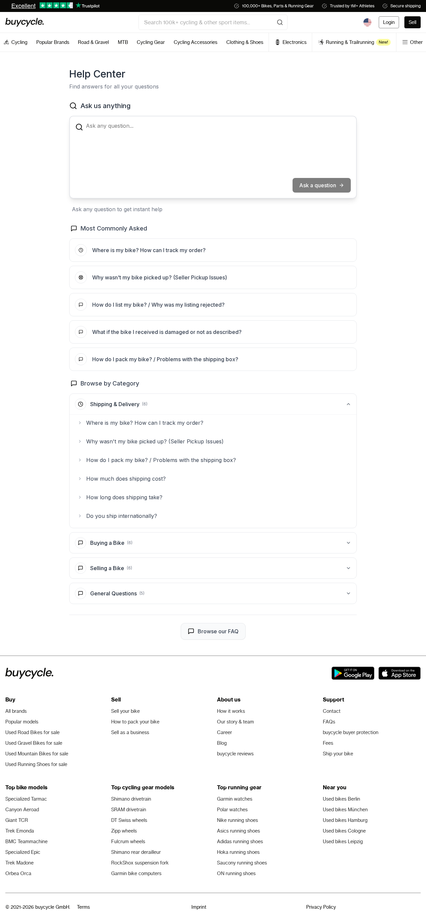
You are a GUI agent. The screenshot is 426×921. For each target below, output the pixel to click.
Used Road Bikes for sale (32, 732)
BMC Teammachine (26, 841)
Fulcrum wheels (128, 841)
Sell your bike (125, 711)
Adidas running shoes (240, 841)
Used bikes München (345, 810)
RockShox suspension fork (140, 863)
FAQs (329, 722)
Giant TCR (16, 820)
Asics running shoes (238, 831)
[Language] (367, 22)
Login (389, 22)
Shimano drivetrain (131, 799)
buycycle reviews (235, 754)
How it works (231, 711)
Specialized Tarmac (26, 799)
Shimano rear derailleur (136, 852)
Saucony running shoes (242, 863)
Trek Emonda (19, 831)
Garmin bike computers (136, 873)
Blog (222, 743)
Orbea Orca (18, 873)
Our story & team (235, 722)
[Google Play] (352, 673)
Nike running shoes (237, 820)
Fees (328, 743)
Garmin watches (234, 799)
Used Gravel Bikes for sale (33, 743)
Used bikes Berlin (341, 799)
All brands (16, 711)
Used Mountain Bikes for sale (36, 754)
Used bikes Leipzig (343, 841)
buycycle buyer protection (350, 732)
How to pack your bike (135, 722)
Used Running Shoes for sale (36, 764)
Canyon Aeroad (22, 810)
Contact (331, 711)
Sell (412, 22)
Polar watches (232, 810)
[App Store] (399, 673)
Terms (83, 907)
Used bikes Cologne (344, 831)
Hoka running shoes (238, 852)
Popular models (21, 722)
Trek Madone (19, 863)
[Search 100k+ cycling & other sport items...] (280, 22)
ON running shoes (236, 873)
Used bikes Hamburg (345, 820)
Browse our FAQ (218, 631)
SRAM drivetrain (128, 810)
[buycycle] (24, 22)
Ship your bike (338, 754)
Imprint (198, 907)
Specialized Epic (22, 852)
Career (224, 732)
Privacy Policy (321, 907)
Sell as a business (130, 732)
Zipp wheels (124, 831)
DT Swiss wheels (129, 820)
